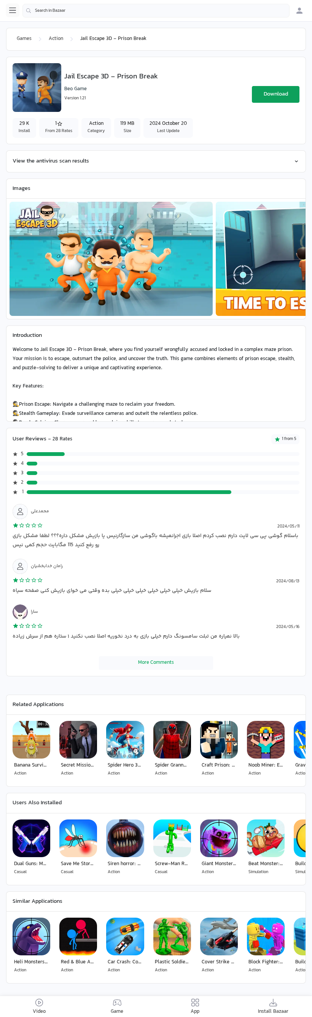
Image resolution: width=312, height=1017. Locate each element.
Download (276, 94)
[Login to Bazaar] (299, 11)
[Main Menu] (12, 10)
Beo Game (75, 89)
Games (24, 39)
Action (56, 39)
